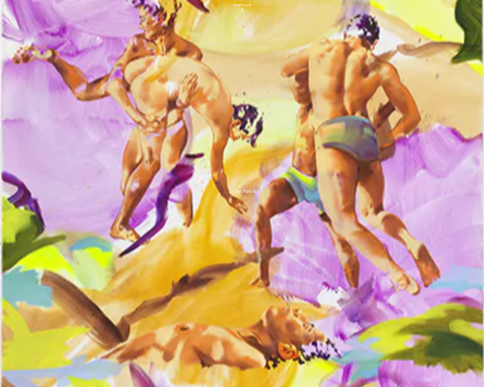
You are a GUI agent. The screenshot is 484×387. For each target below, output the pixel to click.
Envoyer (253, 366)
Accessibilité (474, 383)
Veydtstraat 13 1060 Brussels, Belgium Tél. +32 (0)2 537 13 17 (137, 346)
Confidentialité (462, 383)
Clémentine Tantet (46, 383)
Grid (66, 383)
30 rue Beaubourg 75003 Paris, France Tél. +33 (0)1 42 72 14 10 (17, 346)
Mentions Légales (448, 383)
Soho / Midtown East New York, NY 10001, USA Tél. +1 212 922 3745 (138, 363)
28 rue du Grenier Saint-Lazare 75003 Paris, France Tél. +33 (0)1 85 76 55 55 (20, 363)
